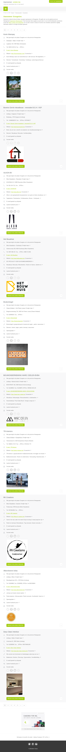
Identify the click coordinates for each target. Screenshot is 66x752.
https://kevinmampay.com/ (17, 53)
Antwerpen (9, 40)
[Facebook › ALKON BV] (11, 211)
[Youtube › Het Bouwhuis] (18, 277)
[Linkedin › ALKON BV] (14, 211)
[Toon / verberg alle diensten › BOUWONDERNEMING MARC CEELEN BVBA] (34, 401)
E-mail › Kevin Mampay (12, 50)
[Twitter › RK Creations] (7, 536)
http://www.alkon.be (16, 192)
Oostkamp (18, 245)
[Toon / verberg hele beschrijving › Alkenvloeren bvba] (34, 593)
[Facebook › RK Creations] (11, 536)
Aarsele (18, 503)
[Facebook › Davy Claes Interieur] (11, 670)
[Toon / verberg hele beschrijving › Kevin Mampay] (34, 57)
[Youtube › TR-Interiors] (18, 470)
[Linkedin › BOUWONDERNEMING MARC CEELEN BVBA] (14, 414)
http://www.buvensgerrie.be (18, 126)
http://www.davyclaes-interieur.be (19, 651)
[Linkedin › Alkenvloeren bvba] (14, 609)
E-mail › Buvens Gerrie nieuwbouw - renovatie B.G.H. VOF (21, 123)
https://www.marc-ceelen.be (18, 394)
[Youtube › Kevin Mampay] (18, 73)
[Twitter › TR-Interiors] (7, 470)
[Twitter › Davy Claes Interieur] (7, 670)
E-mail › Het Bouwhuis (12, 255)
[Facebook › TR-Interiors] (11, 470)
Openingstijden (10, 330)
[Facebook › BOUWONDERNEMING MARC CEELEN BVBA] (11, 414)
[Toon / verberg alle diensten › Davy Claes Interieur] (34, 657)
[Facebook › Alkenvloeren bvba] (11, 609)
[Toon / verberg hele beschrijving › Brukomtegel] (34, 324)
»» (24, 30)
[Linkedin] (36, 744)
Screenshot (28, 53)
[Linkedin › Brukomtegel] (14, 340)
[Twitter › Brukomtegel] (7, 340)
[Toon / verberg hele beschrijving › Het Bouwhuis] (34, 261)
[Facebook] (32, 744)
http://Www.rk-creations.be (17, 516)
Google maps (21, 40)
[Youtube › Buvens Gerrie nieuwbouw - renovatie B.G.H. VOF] (18, 143)
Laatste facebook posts (13, 66)
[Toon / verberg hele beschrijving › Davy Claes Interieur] (34, 654)
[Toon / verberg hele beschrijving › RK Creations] (34, 520)
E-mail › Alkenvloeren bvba (13, 586)
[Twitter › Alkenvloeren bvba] (7, 609)
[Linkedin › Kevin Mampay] (14, 73)
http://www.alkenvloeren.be (17, 589)
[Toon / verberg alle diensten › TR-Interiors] (34, 457)
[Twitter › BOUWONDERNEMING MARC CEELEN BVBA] (7, 414)
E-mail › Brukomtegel (11, 318)
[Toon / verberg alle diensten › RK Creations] (34, 523)
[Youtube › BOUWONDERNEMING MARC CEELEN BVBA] (18, 414)
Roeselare (18, 179)
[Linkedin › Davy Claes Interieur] (14, 670)
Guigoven (14, 114)
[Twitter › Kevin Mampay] (7, 73)
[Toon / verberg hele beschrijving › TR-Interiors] (34, 454)
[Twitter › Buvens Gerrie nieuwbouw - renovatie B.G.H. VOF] (7, 143)
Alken (13, 577)
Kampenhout (19, 437)
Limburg (8, 114)
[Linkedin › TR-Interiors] (14, 470)
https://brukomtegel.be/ (17, 321)
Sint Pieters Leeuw (20, 308)
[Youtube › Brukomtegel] (18, 340)
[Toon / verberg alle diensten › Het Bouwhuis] (34, 265)
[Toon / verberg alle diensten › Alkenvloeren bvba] (34, 596)
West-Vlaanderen (10, 179)
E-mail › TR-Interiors (11, 447)
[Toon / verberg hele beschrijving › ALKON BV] (34, 195)
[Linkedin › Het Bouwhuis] (14, 277)
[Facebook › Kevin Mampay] (11, 73)
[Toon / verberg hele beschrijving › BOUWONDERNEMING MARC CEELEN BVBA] (34, 398)
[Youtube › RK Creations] (18, 536)
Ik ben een (56, 1)
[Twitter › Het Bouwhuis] (7, 277)
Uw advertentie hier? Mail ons (33, 729)
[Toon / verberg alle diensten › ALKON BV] (34, 198)
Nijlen (14, 40)
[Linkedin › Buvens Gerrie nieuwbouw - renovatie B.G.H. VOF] (14, 143)
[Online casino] (34, 713)
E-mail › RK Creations (11, 513)
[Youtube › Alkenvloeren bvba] (18, 609)
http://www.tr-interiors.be (17, 450)
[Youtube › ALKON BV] (18, 211)
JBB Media (31, 748)
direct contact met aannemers (16, 22)
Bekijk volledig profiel (15, 101)
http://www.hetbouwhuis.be (17, 258)
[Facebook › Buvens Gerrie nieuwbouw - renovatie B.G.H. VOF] (11, 143)
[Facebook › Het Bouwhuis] (11, 277)
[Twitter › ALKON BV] (7, 211)
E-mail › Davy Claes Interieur (13, 647)
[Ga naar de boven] (61, 101)
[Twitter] (29, 744)
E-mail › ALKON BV (11, 188)
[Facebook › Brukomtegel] (11, 340)
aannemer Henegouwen (16, 21)
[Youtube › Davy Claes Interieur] (18, 670)
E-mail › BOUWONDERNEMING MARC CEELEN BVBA (20, 391)
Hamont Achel (15, 381)
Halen (13, 638)
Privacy (36, 748)
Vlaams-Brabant (10, 308)
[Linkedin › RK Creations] (14, 536)
